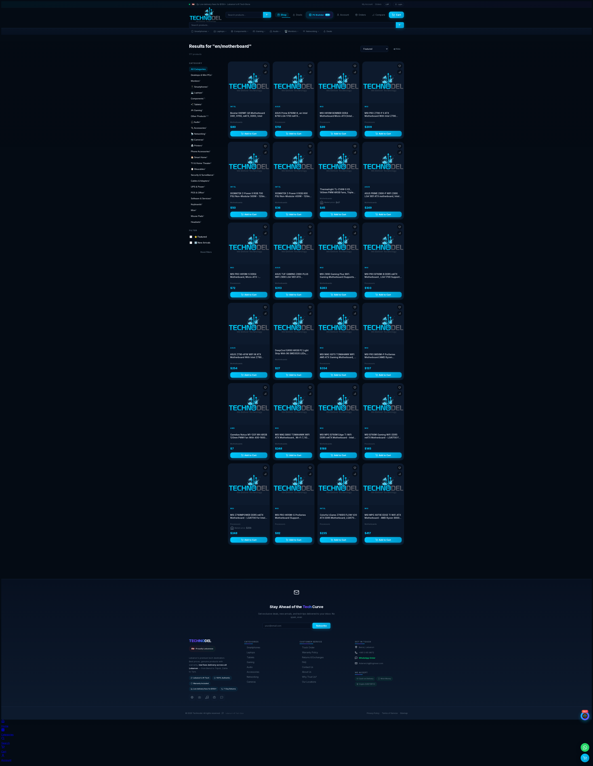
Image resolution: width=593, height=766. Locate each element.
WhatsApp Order (367, 757)
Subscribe (321, 724)
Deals (299, 14)
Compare (380, 14)
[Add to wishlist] (265, 66)
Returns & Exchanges (313, 756)
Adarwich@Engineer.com (371, 762)
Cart (398, 14)
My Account (367, 4)
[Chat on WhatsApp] (585, 747)
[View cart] (585, 758)
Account (344, 14)
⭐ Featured (200, 236)
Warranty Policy (310, 751)
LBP (387, 4)
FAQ (304, 761)
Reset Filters (206, 252)
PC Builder (321, 15)
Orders (378, 4)
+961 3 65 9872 (366, 751)
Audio (276, 31)
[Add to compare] (265, 72)
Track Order (308, 746)
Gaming (260, 31)
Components (241, 31)
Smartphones (201, 31)
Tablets (250, 756)
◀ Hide (396, 49)
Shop (283, 14)
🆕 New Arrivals (202, 242)
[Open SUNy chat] (585, 716)
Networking (312, 31)
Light (400, 4)
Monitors (291, 31)
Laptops (221, 31)
